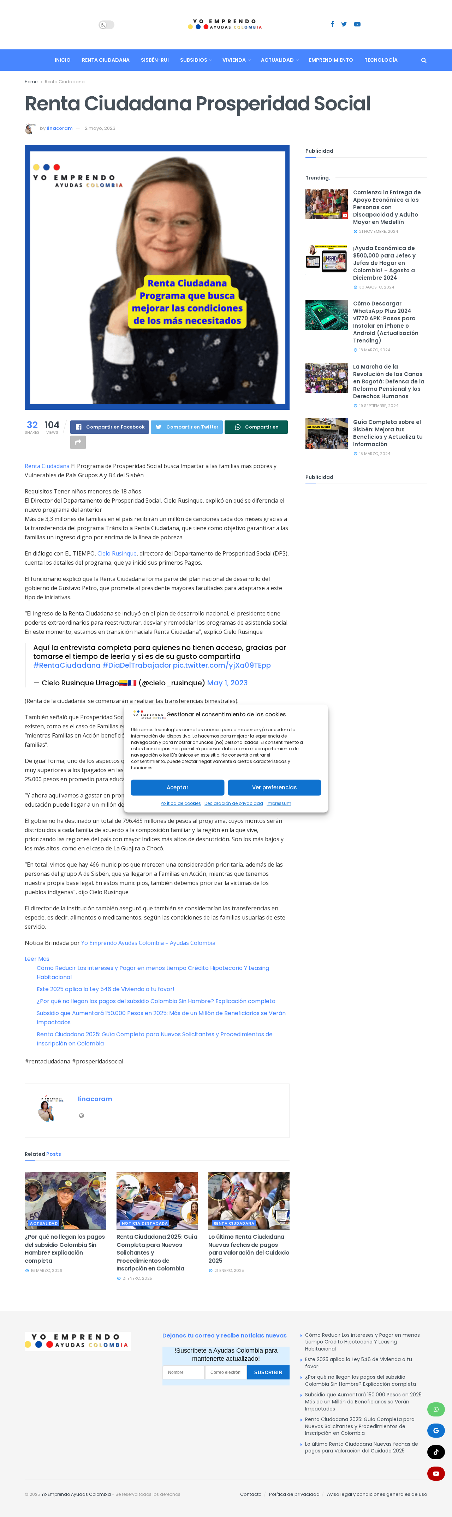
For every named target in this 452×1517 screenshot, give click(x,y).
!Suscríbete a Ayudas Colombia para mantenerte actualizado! (226, 1354)
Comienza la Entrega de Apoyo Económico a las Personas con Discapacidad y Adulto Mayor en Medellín (387, 207)
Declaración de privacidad (233, 803)
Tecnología (381, 59)
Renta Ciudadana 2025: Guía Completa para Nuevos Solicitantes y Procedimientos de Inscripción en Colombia (360, 1426)
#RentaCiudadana (67, 665)
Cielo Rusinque (117, 553)
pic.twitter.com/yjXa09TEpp (222, 665)
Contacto (251, 1494)
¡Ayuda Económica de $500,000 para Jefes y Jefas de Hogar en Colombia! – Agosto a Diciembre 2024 (384, 262)
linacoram (60, 128)
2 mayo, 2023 (100, 128)
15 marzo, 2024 (374, 453)
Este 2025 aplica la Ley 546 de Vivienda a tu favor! (105, 989)
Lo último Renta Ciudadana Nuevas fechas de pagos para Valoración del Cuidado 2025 (248, 1248)
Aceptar (178, 787)
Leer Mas (37, 959)
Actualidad (277, 59)
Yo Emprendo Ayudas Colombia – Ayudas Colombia (148, 943)
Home (31, 82)
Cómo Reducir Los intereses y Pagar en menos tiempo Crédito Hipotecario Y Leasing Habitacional (362, 1341)
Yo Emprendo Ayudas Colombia (76, 1494)
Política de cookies (181, 803)
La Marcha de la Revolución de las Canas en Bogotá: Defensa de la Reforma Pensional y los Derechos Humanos (388, 381)
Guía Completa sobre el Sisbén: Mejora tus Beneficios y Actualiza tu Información (388, 433)
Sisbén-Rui (155, 59)
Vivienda (234, 59)
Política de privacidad (294, 1494)
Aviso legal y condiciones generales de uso (377, 1494)
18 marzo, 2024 (374, 350)
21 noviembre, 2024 (378, 231)
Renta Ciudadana (106, 59)
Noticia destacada (145, 1223)
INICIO (63, 59)
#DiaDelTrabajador (136, 665)
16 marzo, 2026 (46, 1270)
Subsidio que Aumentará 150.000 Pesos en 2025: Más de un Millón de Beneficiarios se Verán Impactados (364, 1401)
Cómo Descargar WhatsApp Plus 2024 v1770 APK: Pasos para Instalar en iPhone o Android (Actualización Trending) (385, 322)
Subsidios (193, 59)
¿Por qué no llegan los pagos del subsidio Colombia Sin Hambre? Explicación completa (156, 1001)
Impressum (279, 803)
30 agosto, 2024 (376, 287)
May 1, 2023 (227, 683)
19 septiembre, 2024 (378, 405)
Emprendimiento (331, 59)
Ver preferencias (274, 787)
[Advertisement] (366, 544)
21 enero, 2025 (136, 1278)
